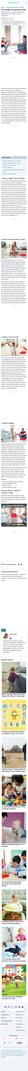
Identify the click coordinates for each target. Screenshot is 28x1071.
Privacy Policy (19, 1017)
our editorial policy (15, 24)
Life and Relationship (12, 7)
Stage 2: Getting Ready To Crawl (12, 163)
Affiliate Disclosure (20, 1014)
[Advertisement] (14, 72)
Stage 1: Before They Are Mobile (12, 161)
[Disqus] (14, 602)
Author (3, 630)
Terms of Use (19, 1021)
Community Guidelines (20, 1030)
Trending (21, 7)
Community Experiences (9, 173)
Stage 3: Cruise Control (9, 165)
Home (2, 7)
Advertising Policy (19, 1024)
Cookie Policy (19, 1027)
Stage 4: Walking (7, 167)
